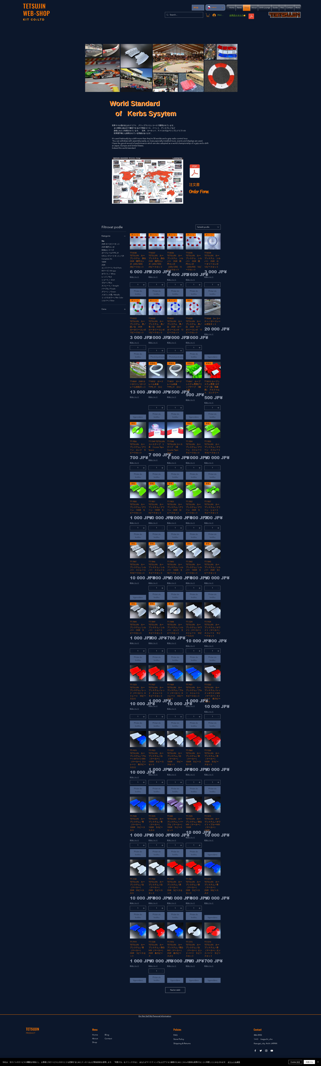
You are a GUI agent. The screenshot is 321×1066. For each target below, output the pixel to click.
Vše (103, 241)
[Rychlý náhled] (212, 307)
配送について (134, 277)
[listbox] (198, 7)
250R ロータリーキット (111, 244)
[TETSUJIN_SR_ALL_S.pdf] (251, 16)
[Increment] (144, 285)
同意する (309, 1062)
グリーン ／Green (109, 292)
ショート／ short (108, 280)
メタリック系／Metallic (111, 295)
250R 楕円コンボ (108, 247)
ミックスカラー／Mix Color (112, 297)
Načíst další (175, 990)
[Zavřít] (317, 1062)
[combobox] (208, 227)
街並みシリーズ (108, 250)
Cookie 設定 (295, 1062)
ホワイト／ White (108, 274)
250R (103, 265)
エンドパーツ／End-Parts (112, 268)
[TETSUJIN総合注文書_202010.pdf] (194, 171)
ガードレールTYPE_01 (110, 253)
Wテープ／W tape (109, 271)
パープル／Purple (108, 289)
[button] (198, 7)
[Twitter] (260, 1050)
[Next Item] (233, 67)
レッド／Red (107, 277)
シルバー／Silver (108, 300)
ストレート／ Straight (110, 286)
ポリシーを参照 (234, 1062)
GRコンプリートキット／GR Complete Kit (113, 257)
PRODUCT (30, 1033)
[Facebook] (255, 1050)
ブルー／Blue (107, 283)
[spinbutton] (137, 285)
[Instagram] (266, 1050)
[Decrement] (131, 285)
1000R (104, 262)
